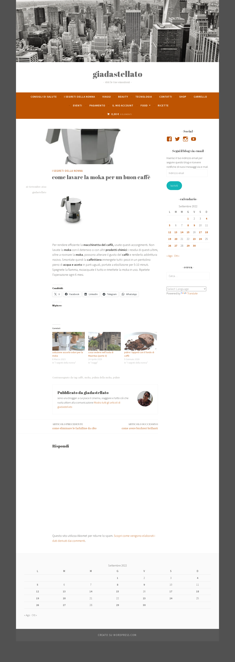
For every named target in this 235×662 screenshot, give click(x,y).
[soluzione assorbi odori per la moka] (68, 341)
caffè (80, 377)
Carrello (200, 96)
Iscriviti (174, 185)
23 (194, 239)
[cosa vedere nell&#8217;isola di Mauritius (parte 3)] (104, 341)
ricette (163, 105)
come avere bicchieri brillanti (140, 426)
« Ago (170, 255)
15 (188, 232)
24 (200, 239)
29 (188, 245)
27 (175, 245)
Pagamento (97, 105)
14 (181, 232)
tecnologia (143, 96)
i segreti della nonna (79, 96)
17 (200, 232)
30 (194, 245)
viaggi (106, 96)
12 (169, 232)
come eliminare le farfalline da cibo (74, 426)
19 (169, 239)
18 (206, 232)
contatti (165, 96)
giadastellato (117, 73)
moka (87, 377)
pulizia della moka (101, 377)
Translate (192, 293)
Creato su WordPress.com (117, 635)
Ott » (176, 255)
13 (175, 232)
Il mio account (122, 105)
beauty (123, 96)
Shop (182, 96)
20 (175, 239)
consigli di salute (44, 96)
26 (169, 245)
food (144, 105)
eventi (77, 105)
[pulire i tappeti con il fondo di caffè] (140, 341)
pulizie (116, 377)
